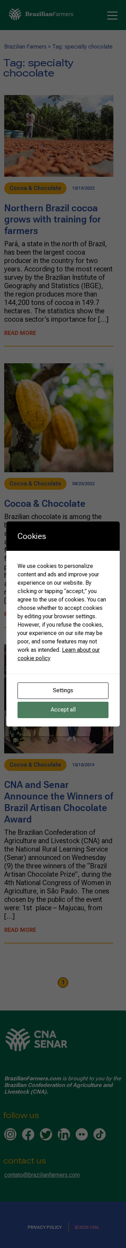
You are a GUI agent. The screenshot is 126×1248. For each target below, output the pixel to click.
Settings (63, 690)
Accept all (63, 709)
